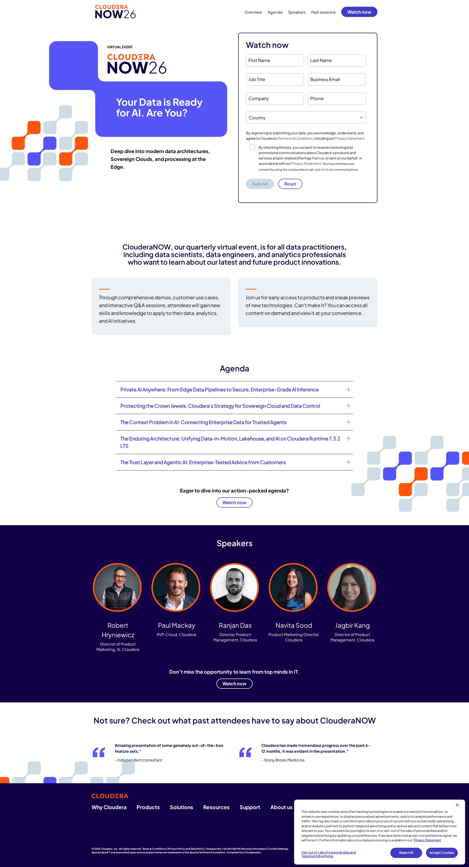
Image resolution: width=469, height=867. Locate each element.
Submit (260, 184)
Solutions (181, 807)
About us (281, 807)
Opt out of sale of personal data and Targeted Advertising (328, 854)
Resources (216, 807)
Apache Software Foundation (207, 852)
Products (148, 807)
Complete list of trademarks (244, 852)
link (323, 169)
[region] (379, 832)
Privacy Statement (349, 138)
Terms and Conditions (295, 138)
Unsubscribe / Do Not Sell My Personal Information (236, 848)
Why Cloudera (109, 807)
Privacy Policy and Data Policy (186, 848)
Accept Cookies (442, 853)
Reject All (406, 853)
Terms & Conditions (154, 848)
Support (250, 807)
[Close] (457, 805)
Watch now (359, 11)
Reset (290, 184)
